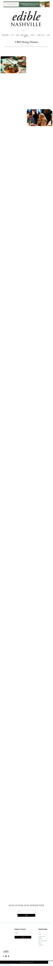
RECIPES (40, 938)
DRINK (17, 35)
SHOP (48, 35)
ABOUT (25, 36)
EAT (12, 35)
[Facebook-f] (3, 956)
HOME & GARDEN (24, 35)
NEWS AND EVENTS (42, 941)
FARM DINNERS (5, 35)
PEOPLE (32, 35)
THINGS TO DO (40, 35)
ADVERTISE (40, 945)
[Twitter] (8, 956)
